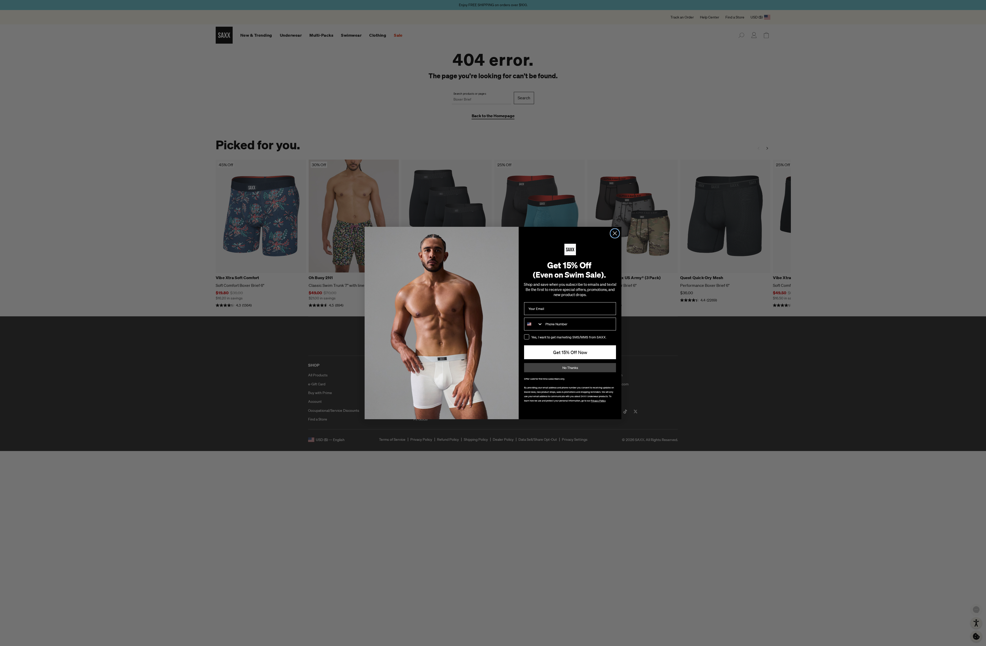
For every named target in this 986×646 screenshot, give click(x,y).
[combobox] (533, 324)
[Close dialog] (614, 233)
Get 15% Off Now (570, 352)
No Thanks (570, 368)
